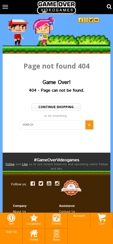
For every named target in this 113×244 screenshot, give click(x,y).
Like (25, 164)
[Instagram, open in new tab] (86, 20)
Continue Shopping (56, 107)
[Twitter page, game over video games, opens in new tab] (41, 183)
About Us (19, 212)
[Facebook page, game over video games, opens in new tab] (32, 183)
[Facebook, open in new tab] (80, 20)
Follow (10, 164)
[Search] (89, 124)
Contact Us (67, 212)
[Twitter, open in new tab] (91, 20)
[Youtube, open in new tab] (96, 20)
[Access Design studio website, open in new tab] (71, 187)
